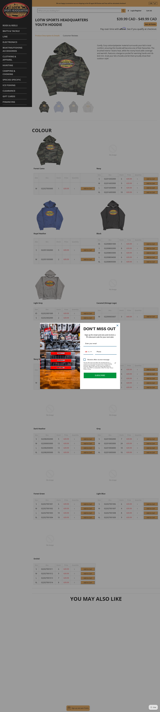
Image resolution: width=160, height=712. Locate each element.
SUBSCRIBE (100, 375)
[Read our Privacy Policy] (115, 363)
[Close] (117, 325)
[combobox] (88, 352)
